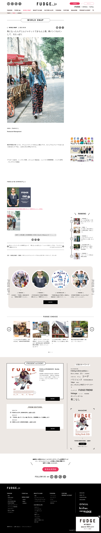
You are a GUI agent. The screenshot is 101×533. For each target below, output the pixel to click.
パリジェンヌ (76, 379)
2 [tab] (50, 352)
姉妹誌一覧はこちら (82, 446)
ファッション (53, 495)
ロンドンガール (77, 396)
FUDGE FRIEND (85, 390)
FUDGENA (58, 10)
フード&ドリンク (38, 511)
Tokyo (73, 382)
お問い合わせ (17, 526)
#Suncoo (44, 235)
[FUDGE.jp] (47, 4)
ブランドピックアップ (12, 505)
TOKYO (8, 13)
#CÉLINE (22, 235)
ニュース (10, 499)
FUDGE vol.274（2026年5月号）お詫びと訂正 (23, 412)
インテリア (74, 390)
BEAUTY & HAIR (37, 10)
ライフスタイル (37, 509)
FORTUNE (66, 10)
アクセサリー (10, 512)
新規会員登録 (50, 469)
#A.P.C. (17, 235)
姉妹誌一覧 (82, 495)
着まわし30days (75, 373)
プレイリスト (37, 516)
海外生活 (52, 503)
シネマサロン (37, 518)
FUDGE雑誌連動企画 (88, 380)
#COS (34, 235)
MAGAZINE (74, 10)
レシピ (51, 499)
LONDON (19, 13)
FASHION (9, 10)
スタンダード (10, 508)
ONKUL (77, 382)
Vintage (74, 393)
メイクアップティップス (39, 501)
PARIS (13, 13)
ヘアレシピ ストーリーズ (39, 499)
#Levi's (39, 235)
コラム (35, 512)
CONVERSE (87, 373)
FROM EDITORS (83, 497)
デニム (79, 377)
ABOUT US (9, 526)
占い (81, 373)
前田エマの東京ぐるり (39, 520)
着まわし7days (11, 510)
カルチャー (36, 507)
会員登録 (75, 3)
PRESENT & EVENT (85, 10)
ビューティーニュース (39, 497)
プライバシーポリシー (26, 526)
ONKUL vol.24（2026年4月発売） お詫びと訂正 (24, 422)
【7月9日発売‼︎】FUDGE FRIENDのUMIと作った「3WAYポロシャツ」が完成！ (25, 209)
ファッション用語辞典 (12, 506)
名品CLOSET (10, 497)
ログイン (89, 3)
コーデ (85, 376)
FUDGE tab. (17, 10)
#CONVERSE (29, 235)
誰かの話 (36, 522)
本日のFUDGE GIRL (74, 369)
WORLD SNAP (27, 10)
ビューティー (53, 497)
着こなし (75, 399)
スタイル (73, 377)
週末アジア (36, 514)
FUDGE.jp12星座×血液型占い (80, 371)
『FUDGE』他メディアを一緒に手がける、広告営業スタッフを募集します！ (31, 417)
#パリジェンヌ (52, 235)
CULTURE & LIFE (48, 10)
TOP (8, 255)
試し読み (82, 444)
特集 (9, 495)
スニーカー (81, 393)
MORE (53, 399)
